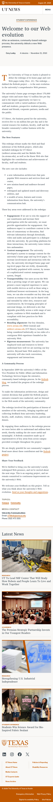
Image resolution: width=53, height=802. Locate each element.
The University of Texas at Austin (20, 789)
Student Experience (26, 20)
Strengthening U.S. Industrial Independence (18, 680)
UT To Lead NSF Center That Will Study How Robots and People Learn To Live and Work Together (26, 581)
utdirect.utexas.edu (16, 329)
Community (16, 503)
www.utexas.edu (15, 325)
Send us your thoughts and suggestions (30, 492)
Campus (5, 503)
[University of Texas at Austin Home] (16, 3)
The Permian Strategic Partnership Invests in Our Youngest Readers (26, 631)
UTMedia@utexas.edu (16, 515)
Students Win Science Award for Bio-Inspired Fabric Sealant (23, 729)
